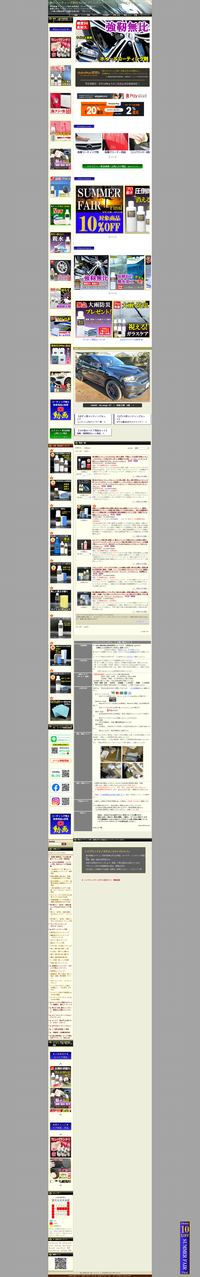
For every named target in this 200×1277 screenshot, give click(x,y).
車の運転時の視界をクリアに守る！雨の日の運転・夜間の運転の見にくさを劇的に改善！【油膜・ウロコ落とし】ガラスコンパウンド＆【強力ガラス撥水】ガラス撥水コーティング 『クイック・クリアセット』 (120, 594)
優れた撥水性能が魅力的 (59, 957)
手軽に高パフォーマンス (59, 963)
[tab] (107, 60)
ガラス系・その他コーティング (61, 946)
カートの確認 (73, 15)
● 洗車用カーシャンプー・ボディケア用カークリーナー (61, 967)
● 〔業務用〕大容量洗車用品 (60, 1032)
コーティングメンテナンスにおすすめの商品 (61, 998)
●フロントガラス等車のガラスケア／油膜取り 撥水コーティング (61, 1003)
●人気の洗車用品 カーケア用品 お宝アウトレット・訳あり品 (61, 1037)
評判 (69, 1250)
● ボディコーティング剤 (58, 929)
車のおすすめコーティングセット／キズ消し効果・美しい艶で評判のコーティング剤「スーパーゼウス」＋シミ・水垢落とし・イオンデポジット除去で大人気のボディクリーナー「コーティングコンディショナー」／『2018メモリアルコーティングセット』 (120, 483)
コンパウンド (60, 1248)
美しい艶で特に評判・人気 (60, 948)
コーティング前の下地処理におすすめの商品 (61, 993)
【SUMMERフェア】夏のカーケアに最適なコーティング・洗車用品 (61, 871)
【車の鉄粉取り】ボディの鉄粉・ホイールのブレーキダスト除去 (61, 890)
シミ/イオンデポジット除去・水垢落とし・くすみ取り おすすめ (61, 988)
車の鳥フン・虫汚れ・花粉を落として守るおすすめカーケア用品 (60, 907)
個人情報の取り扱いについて (89, 1273)
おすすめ (64, 1250)
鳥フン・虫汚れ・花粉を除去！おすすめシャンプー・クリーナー (61, 914)
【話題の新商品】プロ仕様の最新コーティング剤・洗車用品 (60, 858)
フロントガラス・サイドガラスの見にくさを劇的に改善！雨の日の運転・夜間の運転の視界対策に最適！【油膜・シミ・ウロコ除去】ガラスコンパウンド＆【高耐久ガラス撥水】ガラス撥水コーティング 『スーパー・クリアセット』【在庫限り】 (120, 569)
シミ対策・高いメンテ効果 (60, 960)
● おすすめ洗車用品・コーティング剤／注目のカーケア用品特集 (61, 864)
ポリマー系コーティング (59, 940)
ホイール (58, 1245)
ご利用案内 (105, 15)
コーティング (53, 1243)
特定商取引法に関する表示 (111, 1273)
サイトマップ (145, 15)
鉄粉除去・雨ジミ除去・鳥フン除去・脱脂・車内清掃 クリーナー (61, 976)
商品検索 (52, 841)
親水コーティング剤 (57, 943)
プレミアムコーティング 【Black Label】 (58, 925)
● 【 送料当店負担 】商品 (59, 1029)
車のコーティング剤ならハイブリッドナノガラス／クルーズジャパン (94, 2)
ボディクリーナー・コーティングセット (61, 982)
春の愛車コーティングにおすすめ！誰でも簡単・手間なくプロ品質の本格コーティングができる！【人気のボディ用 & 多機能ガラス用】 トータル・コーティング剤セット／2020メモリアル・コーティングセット (120, 459)
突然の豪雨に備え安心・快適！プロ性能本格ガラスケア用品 (61, 877)
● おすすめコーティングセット (61, 1026)
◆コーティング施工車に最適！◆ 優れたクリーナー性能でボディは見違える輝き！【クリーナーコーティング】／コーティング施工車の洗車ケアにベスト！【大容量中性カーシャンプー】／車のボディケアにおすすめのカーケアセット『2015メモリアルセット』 (120, 543)
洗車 (68, 1248)
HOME (76, 348)
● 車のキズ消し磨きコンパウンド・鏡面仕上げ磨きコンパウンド (61, 1010)
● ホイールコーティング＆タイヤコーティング (61, 1016)
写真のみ (87, 448)
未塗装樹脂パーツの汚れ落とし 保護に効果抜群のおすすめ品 (61, 901)
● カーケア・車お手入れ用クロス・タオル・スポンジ (61, 1021)
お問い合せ (116, 15)
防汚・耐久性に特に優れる (60, 954)
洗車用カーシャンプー (58, 971)
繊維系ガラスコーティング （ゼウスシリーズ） (60, 936)
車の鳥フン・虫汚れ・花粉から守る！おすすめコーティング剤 (61, 920)
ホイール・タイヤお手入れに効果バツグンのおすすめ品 (61, 896)
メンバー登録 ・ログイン (89, 15)
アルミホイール (54, 1250)
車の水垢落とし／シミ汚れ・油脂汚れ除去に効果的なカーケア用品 (61, 883)
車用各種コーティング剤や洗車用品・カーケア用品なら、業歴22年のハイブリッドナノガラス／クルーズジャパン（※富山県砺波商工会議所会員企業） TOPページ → (73, 8)
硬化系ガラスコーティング (60, 932)
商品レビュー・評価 (130, 15)
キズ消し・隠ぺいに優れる (60, 951)
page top (145, 631)
